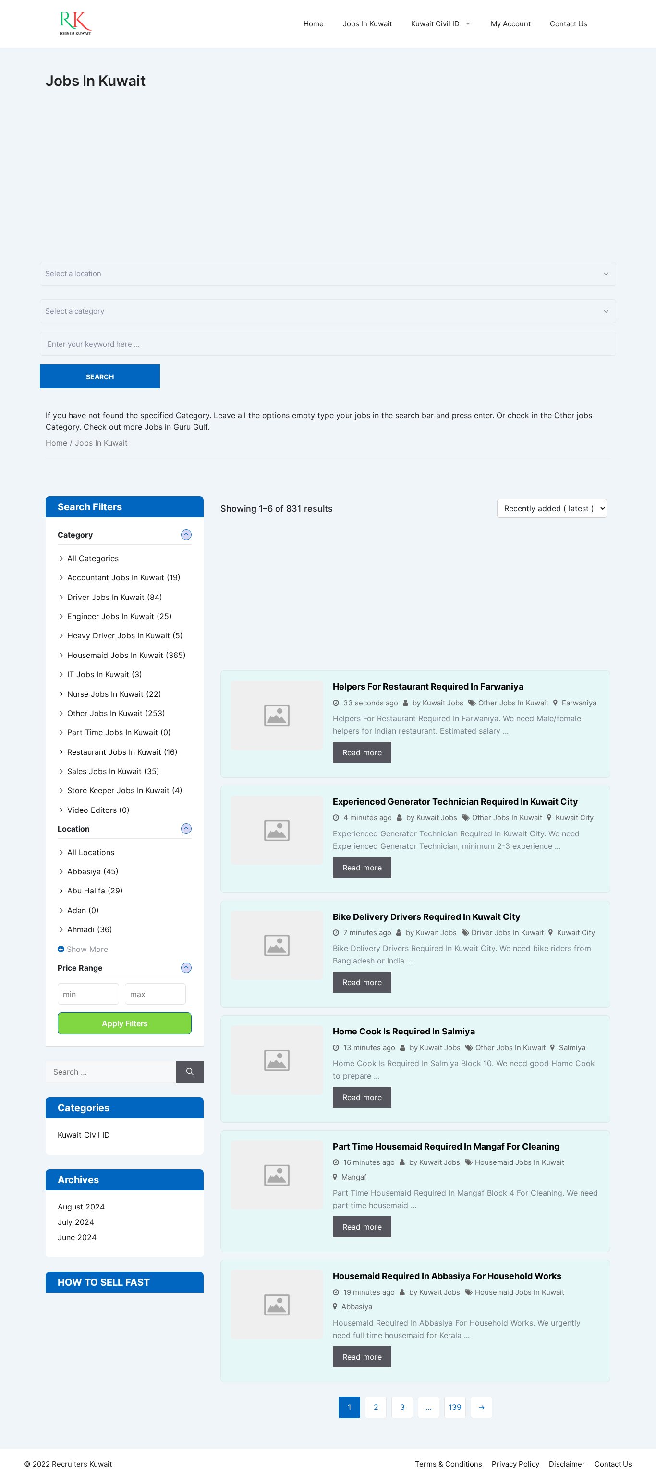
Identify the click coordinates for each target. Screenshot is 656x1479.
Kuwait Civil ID (435, 23)
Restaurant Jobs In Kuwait (122, 752)
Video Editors (98, 810)
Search (100, 377)
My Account (511, 23)
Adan (83, 910)
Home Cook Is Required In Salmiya (404, 1031)
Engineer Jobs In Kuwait (119, 616)
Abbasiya (356, 1306)
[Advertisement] (328, 161)
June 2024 (77, 1237)
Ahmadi (89, 929)
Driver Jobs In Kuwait (508, 932)
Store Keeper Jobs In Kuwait (124, 790)
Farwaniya (579, 702)
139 (455, 1407)
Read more (362, 752)
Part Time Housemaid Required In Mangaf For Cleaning (446, 1146)
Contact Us (568, 23)
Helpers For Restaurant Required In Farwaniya (428, 686)
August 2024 (81, 1206)
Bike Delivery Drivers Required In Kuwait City (427, 917)
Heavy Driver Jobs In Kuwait (125, 635)
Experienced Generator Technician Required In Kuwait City (455, 802)
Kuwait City (575, 817)
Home (314, 23)
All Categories (93, 558)
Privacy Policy (515, 1463)
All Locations (90, 852)
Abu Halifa (95, 890)
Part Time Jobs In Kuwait (119, 732)
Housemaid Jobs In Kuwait (519, 1162)
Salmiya (572, 1047)
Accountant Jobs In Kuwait (124, 577)
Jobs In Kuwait (367, 23)
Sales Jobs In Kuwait (113, 771)
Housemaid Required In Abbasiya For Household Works (447, 1276)
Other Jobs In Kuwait (513, 702)
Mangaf (353, 1177)
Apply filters (125, 1023)
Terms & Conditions (448, 1463)
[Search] (190, 1072)
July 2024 (76, 1222)
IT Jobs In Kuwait (104, 674)
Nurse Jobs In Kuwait (114, 694)
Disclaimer (567, 1463)
